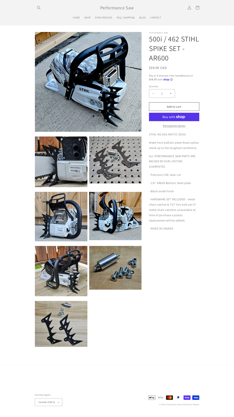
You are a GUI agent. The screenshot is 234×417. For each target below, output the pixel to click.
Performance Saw (173, 404)
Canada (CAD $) (47, 402)
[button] (39, 8)
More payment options (174, 125)
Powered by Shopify (190, 404)
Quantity (153, 86)
